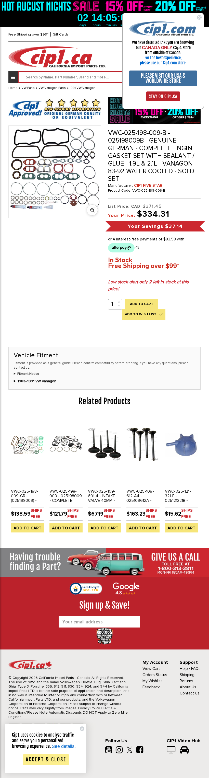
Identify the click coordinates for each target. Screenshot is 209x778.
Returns (186, 680)
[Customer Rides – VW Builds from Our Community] (184, 750)
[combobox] (109, 77)
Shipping (187, 674)
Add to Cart (28, 528)
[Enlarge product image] (92, 210)
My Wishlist (152, 680)
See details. (64, 746)
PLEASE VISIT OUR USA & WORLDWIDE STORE (163, 78)
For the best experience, (163, 57)
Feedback (151, 687)
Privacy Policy (89, 708)
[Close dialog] (199, 17)
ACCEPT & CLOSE (46, 759)
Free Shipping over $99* (28, 34)
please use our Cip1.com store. (163, 62)
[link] (51, 6)
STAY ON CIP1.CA (163, 96)
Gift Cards (61, 34)
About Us (188, 687)
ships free (36, 513)
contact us (21, 368)
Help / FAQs (190, 668)
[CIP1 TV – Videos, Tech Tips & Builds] (171, 750)
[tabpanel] (27, 475)
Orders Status (154, 674)
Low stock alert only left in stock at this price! (148, 285)
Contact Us (190, 693)
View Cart (151, 668)
